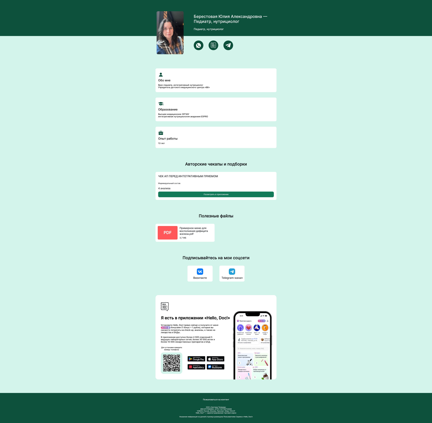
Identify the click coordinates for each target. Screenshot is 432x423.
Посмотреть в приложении (216, 194)
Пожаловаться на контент (216, 399)
